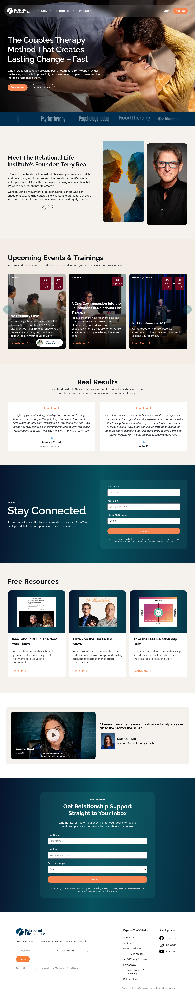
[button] (7, 309)
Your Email (113, 500)
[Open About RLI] (50, 10)
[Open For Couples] (91, 10)
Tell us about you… (117, 515)
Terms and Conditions (66, 968)
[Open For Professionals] (73, 10)
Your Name (113, 486)
